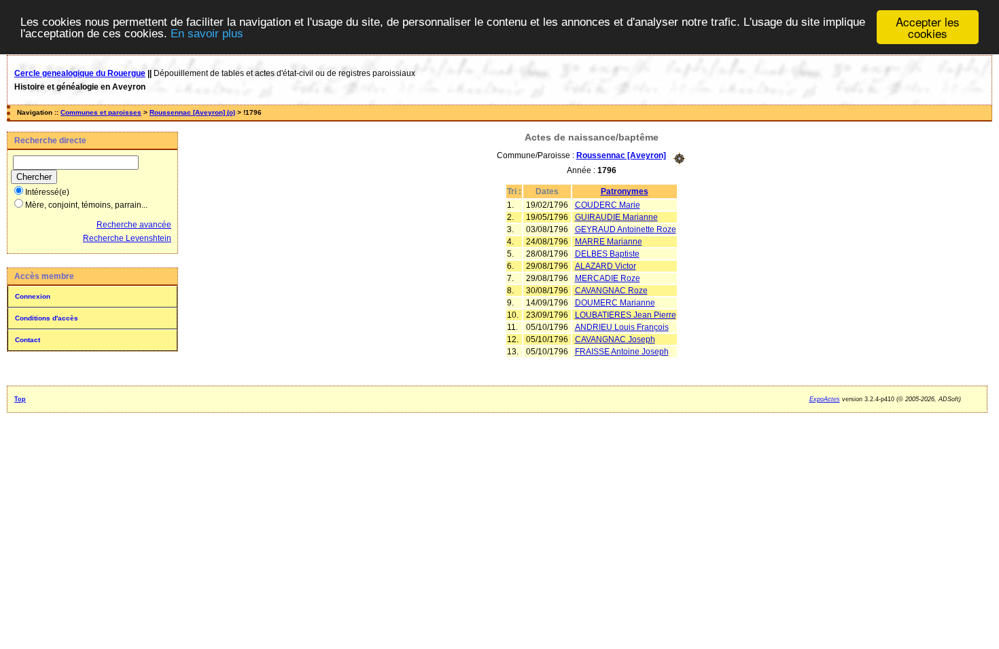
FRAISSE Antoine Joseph (622, 351)
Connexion (32, 296)
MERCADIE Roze (607, 278)
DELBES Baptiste (607, 254)
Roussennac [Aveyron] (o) (192, 112)
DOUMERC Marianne (615, 303)
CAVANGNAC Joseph (615, 339)
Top (20, 399)
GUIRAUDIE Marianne (616, 217)
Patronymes (624, 191)
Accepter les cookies (928, 27)
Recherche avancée (134, 224)
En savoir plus (207, 33)
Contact (27, 340)
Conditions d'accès (46, 318)
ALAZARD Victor (605, 266)
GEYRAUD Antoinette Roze (625, 229)
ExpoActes (824, 399)
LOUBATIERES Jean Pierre (625, 315)
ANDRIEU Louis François (622, 327)
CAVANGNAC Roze (611, 290)
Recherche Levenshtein (127, 238)
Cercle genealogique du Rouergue (79, 73)
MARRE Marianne (608, 241)
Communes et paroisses (100, 112)
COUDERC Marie (607, 205)
